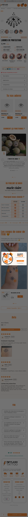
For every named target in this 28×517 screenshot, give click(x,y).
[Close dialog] (26, 252)
